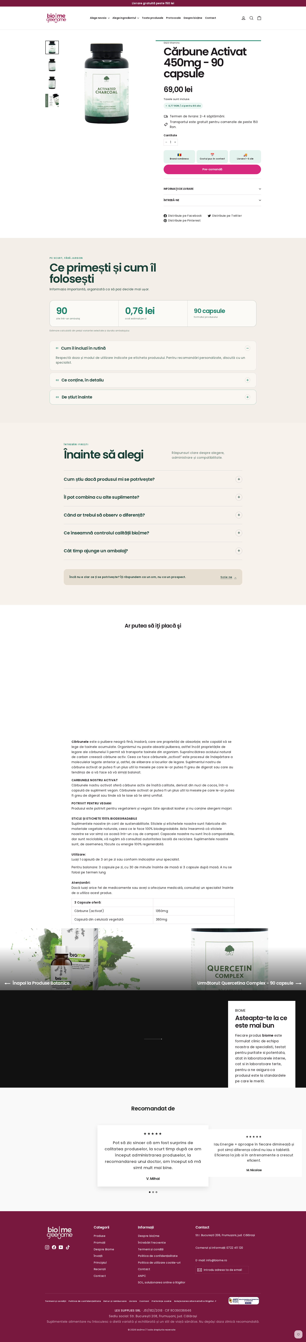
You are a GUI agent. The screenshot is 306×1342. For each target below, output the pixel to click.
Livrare (133, 1301)
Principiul (100, 1263)
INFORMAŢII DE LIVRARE (178, 189)
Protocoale (173, 18)
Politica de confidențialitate (158, 1256)
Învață (98, 1256)
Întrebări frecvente (152, 1243)
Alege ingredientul (124, 18)
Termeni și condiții (150, 1249)
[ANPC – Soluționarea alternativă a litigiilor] (244, 1301)
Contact (210, 18)
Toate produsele (152, 18)
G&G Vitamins (172, 42)
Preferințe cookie (161, 1301)
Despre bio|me (193, 18)
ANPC (142, 1276)
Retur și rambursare (115, 1301)
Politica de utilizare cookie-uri (159, 1263)
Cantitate (170, 135)
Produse (99, 1236)
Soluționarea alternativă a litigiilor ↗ (195, 1301)
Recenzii (100, 1269)
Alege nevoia (98, 18)
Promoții (99, 1243)
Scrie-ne (228, 577)
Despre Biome (104, 1249)
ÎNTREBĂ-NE (171, 200)
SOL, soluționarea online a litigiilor (161, 1282)
